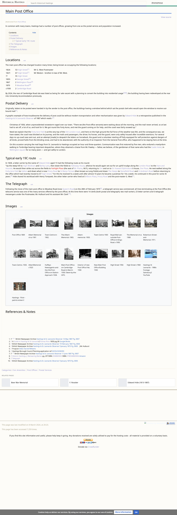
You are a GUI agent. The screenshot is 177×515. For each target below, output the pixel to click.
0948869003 (57, 356)
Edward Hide (130, 115)
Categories (6, 370)
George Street (23, 79)
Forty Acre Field (38, 132)
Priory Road (53, 171)
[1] (28, 69)
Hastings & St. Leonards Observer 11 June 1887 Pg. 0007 (57, 353)
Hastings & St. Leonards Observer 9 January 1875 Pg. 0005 (55, 346)
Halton (24, 171)
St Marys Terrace (67, 171)
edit (24, 60)
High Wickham (29, 165)
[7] (16, 111)
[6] (126, 93)
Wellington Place (24, 82)
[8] (11, 176)
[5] (124, 93)
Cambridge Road (24, 88)
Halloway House (78, 165)
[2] (30, 79)
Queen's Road (68, 189)
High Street (22, 70)
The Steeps (113, 171)
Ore (101, 168)
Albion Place (91, 176)
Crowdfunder (93, 447)
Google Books (65, 341)
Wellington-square (17, 150)
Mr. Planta (78, 168)
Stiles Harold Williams (27, 349)
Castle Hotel (156, 147)
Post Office (21, 22)
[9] (101, 188)
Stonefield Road (127, 171)
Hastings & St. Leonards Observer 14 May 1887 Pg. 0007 (57, 339)
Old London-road (72, 132)
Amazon (82, 356)
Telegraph (16, 358)
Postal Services (45, 370)
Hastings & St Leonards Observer (20, 118)
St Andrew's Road (145, 171)
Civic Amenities (18, 370)
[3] (32, 82)
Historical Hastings (13, 2)
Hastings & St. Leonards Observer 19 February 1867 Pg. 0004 (56, 344)
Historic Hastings (19, 356)
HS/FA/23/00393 (58, 351)
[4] (30, 85)
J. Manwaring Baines (34, 356)
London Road (145, 165)
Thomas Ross (44, 341)
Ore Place (144, 168)
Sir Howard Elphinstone (122, 168)
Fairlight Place (57, 168)
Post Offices (32, 370)
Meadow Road (23, 85)
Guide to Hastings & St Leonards (26, 341)
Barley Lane (45, 165)
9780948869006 (73, 356)
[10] (69, 194)
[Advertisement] (88, 405)
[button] (123, 512)
